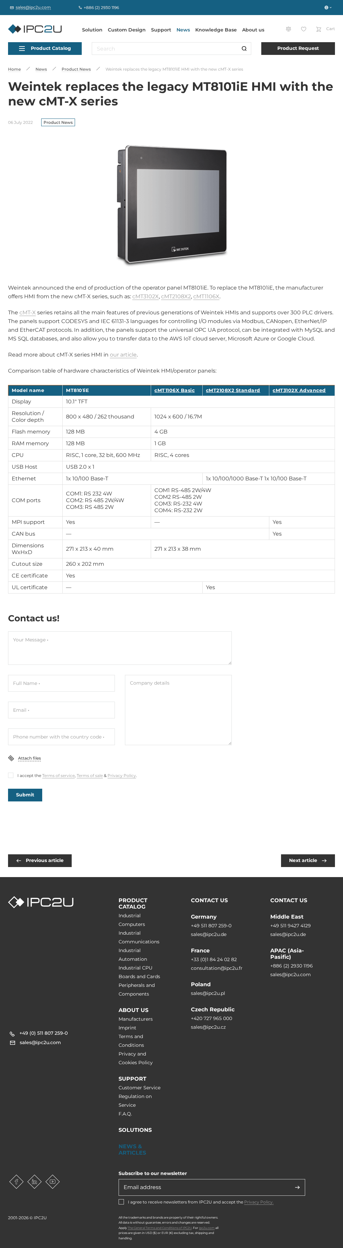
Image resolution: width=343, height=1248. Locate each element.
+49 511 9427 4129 (290, 926)
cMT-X (27, 312)
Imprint (127, 1028)
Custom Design (127, 30)
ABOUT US (133, 1010)
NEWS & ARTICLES (132, 1149)
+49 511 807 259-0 (211, 926)
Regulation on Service (135, 1100)
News (183, 30)
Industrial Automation (133, 954)
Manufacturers (136, 1019)
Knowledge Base (216, 30)
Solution (92, 30)
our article (123, 355)
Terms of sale (90, 775)
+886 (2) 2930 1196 (291, 966)
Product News (58, 122)
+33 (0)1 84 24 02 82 (214, 959)
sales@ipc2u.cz (208, 1027)
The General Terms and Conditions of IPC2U (160, 1228)
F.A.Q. (125, 1114)
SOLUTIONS (135, 1130)
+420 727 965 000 (211, 1018)
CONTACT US (209, 900)
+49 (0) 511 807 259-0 (43, 1033)
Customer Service (139, 1088)
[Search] (244, 48)
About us (253, 30)
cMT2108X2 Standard (233, 390)
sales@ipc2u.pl (208, 993)
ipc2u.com (207, 1228)
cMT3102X (145, 296)
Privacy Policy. (259, 1201)
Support (161, 30)
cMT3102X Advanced (299, 390)
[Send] (297, 1187)
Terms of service (58, 775)
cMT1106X (206, 296)
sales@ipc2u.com (290, 974)
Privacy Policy (122, 775)
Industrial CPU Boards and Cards (139, 972)
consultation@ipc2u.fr (217, 968)
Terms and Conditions (131, 1040)
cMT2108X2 (176, 296)
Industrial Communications (139, 937)
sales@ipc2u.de (208, 934)
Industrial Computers (132, 920)
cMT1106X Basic (174, 390)
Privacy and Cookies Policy (136, 1058)
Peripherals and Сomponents (137, 989)
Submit (25, 795)
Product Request (298, 48)
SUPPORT (132, 1079)
